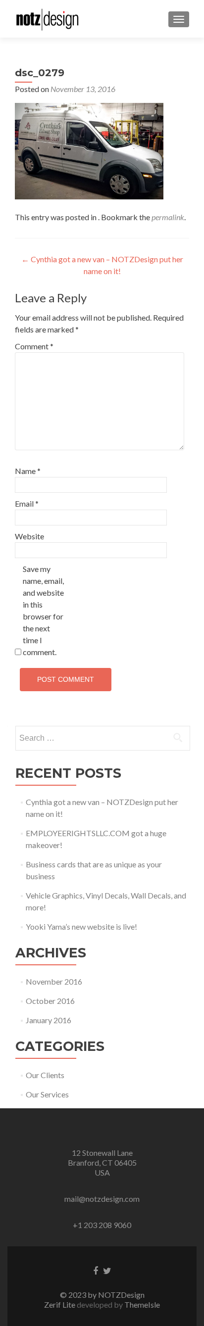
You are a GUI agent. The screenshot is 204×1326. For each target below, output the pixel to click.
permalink (168, 217)
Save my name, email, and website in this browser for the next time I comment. (43, 610)
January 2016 (48, 1020)
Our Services (47, 1094)
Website (29, 536)
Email (27, 503)
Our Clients (45, 1075)
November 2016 (54, 981)
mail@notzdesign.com (102, 1198)
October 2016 (50, 1000)
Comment (34, 346)
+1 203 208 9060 (102, 1225)
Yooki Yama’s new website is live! (81, 926)
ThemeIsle (142, 1304)
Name (28, 470)
